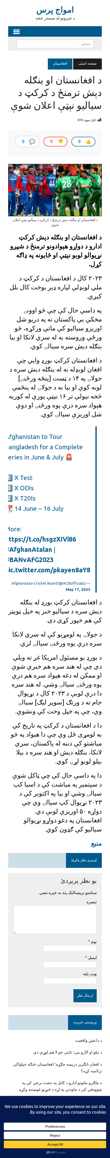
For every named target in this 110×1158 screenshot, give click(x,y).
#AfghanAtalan (28, 549)
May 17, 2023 (78, 589)
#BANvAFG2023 (29, 559)
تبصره (91, 901)
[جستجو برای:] (55, 44)
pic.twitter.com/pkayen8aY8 (47, 570)
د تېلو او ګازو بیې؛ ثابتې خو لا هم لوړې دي (67, 1052)
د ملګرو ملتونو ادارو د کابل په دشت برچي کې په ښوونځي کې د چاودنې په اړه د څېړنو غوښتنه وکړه (60, 1086)
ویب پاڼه (90, 973)
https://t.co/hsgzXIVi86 (40, 539)
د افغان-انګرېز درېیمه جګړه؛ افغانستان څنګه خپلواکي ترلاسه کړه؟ (57, 1068)
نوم (93, 941)
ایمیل (92, 957)
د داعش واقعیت (88, 1040)
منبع (96, 843)
